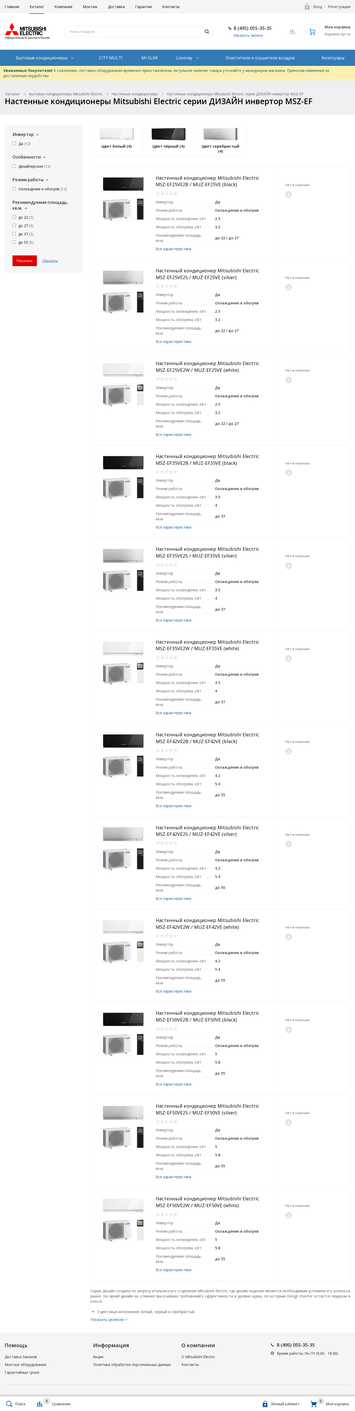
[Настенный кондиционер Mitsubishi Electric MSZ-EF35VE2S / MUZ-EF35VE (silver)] (123, 570)
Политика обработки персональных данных (132, 1364)
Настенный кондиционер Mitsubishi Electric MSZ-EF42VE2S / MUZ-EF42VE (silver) (207, 830)
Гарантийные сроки (22, 1372)
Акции (98, 1356)
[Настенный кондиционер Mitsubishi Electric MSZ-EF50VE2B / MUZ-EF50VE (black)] (123, 1034)
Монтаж (90, 6)
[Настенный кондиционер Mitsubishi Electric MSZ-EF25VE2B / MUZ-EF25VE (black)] (123, 199)
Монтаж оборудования (25, 1364)
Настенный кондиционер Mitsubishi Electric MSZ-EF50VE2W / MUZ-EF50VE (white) (207, 1201)
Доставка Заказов (21, 1356)
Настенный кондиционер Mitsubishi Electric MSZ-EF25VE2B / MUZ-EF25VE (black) (207, 181)
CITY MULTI (111, 58)
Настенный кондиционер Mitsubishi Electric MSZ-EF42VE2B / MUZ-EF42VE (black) (207, 737)
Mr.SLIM (149, 58)
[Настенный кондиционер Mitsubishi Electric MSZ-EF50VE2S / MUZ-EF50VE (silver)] (123, 1127)
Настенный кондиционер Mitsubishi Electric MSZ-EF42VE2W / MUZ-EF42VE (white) (207, 923)
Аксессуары (332, 58)
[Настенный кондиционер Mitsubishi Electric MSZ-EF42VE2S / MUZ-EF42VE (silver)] (123, 849)
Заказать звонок (248, 35)
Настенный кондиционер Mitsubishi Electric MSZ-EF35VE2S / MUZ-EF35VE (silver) (207, 552)
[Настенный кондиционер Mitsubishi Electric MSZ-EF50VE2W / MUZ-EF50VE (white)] (123, 1220)
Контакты (171, 6)
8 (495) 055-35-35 (253, 28)
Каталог (37, 6)
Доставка (116, 6)
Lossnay (184, 58)
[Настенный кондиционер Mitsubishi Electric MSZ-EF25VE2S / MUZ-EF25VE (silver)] (123, 292)
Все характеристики (173, 248)
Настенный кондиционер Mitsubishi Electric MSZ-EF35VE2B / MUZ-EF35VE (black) (207, 459)
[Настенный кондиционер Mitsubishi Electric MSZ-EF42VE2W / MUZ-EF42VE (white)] (123, 941)
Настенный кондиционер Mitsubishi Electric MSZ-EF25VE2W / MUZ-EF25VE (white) (207, 366)
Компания (63, 6)
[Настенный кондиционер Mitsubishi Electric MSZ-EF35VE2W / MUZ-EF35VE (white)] (123, 663)
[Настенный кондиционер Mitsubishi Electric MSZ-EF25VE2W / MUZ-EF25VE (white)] (123, 384)
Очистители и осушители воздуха (260, 58)
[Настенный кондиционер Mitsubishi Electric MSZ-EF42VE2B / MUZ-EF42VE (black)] (123, 756)
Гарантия (143, 6)
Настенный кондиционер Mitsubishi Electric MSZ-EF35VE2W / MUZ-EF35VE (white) (207, 645)
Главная (12, 6)
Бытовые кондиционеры (42, 58)
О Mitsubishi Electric (198, 1356)
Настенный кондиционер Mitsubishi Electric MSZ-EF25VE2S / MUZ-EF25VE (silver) (207, 273)
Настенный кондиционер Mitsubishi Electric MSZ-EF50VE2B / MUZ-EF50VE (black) (207, 1016)
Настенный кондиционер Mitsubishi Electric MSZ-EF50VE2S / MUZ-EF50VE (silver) (207, 1109)
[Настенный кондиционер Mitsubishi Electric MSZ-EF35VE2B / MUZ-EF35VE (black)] (123, 477)
